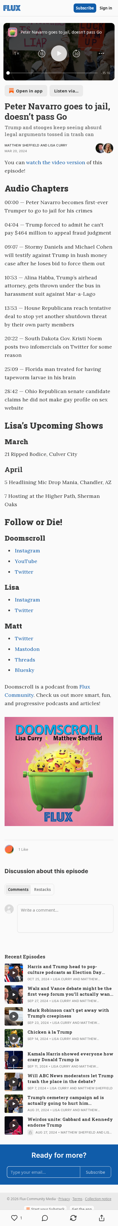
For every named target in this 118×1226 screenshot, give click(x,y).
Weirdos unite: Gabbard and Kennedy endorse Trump (70, 1122)
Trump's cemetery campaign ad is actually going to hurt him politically (65, 1100)
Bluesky (24, 670)
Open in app (29, 91)
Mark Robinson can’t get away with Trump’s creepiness (68, 1013)
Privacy (64, 1198)
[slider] (53, 73)
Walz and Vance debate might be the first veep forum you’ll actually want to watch (69, 991)
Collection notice (98, 1198)
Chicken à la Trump (49, 1032)
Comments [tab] (18, 889)
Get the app (82, 1209)
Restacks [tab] (42, 889)
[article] (59, 973)
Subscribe (85, 8)
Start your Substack (47, 1209)
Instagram (27, 550)
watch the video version (55, 162)
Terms (77, 1198)
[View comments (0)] (45, 1218)
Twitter (24, 571)
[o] (13, 972)
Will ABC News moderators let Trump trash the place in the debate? (70, 1078)
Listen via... (66, 91)
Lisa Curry (57, 145)
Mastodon (27, 649)
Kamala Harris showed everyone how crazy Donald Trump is (70, 1056)
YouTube (26, 561)
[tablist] (29, 889)
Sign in (106, 8)
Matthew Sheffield (22, 145)
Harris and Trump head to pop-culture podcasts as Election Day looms (64, 969)
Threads (25, 659)
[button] (16, 53)
